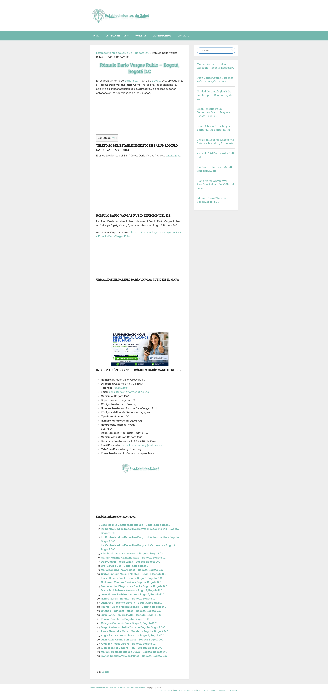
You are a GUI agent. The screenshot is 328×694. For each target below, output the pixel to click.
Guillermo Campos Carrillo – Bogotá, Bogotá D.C (131, 582)
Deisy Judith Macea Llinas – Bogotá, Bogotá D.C (130, 561)
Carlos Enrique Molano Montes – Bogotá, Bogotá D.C (133, 574)
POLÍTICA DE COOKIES (207, 690)
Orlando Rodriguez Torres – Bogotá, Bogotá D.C (131, 610)
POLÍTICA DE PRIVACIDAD (185, 690)
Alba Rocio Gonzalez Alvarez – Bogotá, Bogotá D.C (132, 553)
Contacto (183, 36)
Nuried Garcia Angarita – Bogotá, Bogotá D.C (129, 598)
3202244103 (173, 155)
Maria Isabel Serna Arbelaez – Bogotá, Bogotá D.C (132, 569)
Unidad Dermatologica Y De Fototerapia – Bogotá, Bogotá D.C (214, 95)
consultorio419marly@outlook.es (129, 391)
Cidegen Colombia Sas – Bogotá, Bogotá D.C (129, 623)
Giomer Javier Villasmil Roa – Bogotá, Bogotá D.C (131, 647)
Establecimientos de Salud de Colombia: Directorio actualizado (117, 688)
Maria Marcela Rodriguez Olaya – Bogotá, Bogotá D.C (134, 651)
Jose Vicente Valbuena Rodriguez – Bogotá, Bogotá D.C (135, 524)
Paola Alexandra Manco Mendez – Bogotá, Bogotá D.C (134, 631)
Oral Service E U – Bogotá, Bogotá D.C (124, 565)
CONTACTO (223, 690)
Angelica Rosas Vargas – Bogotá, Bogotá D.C (129, 643)
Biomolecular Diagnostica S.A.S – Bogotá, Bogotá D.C (134, 586)
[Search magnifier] (232, 50)
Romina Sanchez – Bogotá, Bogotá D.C (125, 619)
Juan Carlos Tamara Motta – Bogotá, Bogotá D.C (131, 615)
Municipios (140, 36)
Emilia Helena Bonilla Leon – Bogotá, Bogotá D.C (131, 578)
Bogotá (156, 80)
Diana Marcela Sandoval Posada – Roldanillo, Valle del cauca (215, 184)
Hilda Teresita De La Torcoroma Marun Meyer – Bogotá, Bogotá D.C (214, 112)
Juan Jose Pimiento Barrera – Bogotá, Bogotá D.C (131, 602)
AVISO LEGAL (167, 690)
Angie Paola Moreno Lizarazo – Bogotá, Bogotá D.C (133, 635)
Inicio (96, 36)
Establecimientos (116, 36)
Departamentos (162, 36)
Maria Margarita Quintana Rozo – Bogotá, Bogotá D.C (134, 557)
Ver (114, 138)
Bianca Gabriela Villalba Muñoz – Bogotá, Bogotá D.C (134, 656)
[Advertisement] (139, 115)
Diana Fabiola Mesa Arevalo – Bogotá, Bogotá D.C (131, 590)
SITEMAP (233, 690)
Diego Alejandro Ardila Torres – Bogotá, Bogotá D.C (133, 627)
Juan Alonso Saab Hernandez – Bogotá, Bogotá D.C (133, 594)
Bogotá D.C (142, 52)
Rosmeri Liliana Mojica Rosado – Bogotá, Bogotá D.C (133, 606)
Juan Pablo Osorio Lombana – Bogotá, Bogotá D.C (132, 639)
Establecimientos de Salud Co (114, 52)
